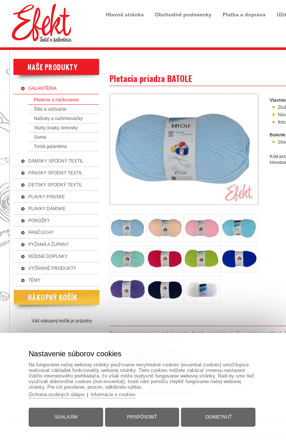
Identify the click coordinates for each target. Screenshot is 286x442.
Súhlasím (65, 417)
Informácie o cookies (113, 394)
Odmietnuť (218, 417)
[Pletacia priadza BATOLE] (183, 205)
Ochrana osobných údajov (57, 394)
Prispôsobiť (142, 417)
